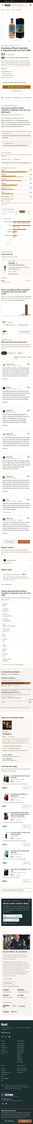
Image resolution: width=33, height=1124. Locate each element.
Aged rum (4, 45)
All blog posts (20, 1049)
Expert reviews (20, 1047)
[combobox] (20, 5)
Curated (16, 357)
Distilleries (19, 1053)
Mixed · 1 (20, 353)
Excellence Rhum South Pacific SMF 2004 (20, 851)
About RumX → (9, 983)
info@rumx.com (6, 1032)
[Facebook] (2, 1036)
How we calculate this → (7, 584)
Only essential (9, 1121)
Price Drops (20, 1061)
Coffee (5, 192)
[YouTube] (9, 1036)
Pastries (3, 183)
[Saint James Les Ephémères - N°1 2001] (6, 872)
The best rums (4, 1047)
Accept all (25, 1121)
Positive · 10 (12, 353)
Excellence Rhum (7, 616)
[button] (16, 28)
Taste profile (8, 97)
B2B (2, 1076)
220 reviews (18, 875)
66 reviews (18, 781)
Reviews (3, 1070)
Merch (2, 1053)
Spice (17, 226)
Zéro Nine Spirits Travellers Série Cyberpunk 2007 (20, 833)
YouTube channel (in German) (11, 986)
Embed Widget (4, 1078)
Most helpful (23, 357)
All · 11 (4, 353)
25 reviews (18, 856)
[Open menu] (2, 5)
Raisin (14, 233)
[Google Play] (6, 1103)
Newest (29, 357)
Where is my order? (22, 1068)
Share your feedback (22, 1070)
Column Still (6, 631)
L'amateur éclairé (11, 560)
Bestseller (3, 1045)
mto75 (7, 499)
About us (3, 1068)
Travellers (5, 610)
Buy (2, 97)
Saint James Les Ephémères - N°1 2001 (20, 870)
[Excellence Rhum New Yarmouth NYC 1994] (6, 779)
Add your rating (24, 332)
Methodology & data (6, 1072)
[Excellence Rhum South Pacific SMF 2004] (6, 854)
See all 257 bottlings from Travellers (16, 890)
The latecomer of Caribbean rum (12, 756)
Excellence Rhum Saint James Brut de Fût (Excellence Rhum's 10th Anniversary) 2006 (20, 814)
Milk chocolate (7, 196)
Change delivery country (16, 90)
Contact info (20, 1072)
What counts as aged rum (10, 760)
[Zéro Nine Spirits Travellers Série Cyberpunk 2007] (6, 835)
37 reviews (18, 800)
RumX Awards (4, 1051)
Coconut (6, 187)
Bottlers (19, 1055)
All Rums (3, 1043)
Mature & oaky (6, 159)
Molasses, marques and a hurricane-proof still (15, 750)
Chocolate (6, 178)
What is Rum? (20, 1043)
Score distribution (27, 97)
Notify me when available (18, 87)
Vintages (19, 1057)
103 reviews (18, 820)
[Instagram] (6, 1036)
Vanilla (3, 170)
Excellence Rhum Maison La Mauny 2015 (19, 795)
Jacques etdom (10, 364)
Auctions (3, 1049)
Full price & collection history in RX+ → (11, 697)
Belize (4, 605)
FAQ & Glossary (21, 1045)
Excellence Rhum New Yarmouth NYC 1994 (20, 776)
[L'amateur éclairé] (4, 560)
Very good (11, 54)
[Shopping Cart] (30, 5)
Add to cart (26, 788)
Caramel (3, 174)
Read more (3, 68)
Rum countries (20, 1051)
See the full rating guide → (18, 300)
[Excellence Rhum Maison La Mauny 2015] (6, 797)
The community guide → (25, 162)
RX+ (2, 1080)
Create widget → (20, 664)
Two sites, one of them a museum (12, 748)
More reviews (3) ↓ (10, 541)
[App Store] (2, 1103)
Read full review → (8, 563)
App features (4, 1074)
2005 (4, 650)
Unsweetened (11, 625)
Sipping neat (16, 159)
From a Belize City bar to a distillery (13, 746)
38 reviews (18, 838)
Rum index (19, 1059)
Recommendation (17, 97)
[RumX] (8, 5)
